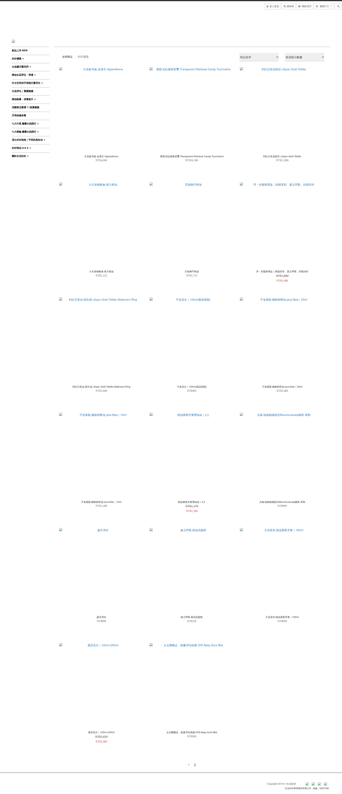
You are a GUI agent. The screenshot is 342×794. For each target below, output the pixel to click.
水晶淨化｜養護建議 (22, 91)
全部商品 (67, 56)
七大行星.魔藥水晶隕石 (24, 123)
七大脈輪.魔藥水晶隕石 (24, 131)
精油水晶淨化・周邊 (23, 74)
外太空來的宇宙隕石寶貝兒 (26, 83)
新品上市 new (20, 50)
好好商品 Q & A (20, 148)
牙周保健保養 (19, 115)
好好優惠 (17, 58)
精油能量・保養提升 (23, 99)
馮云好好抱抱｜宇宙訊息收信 (27, 139)
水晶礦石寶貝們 (20, 66)
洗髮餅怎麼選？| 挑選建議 (25, 107)
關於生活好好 (19, 156)
